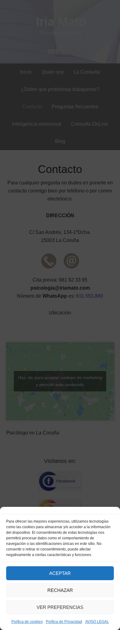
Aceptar (60, 573)
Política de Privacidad (64, 621)
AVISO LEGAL (97, 621)
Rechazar (60, 590)
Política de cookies (27, 621)
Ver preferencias (60, 607)
